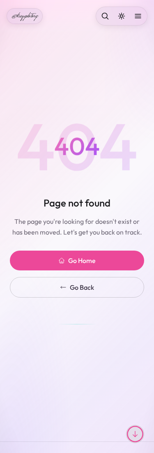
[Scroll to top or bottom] (135, 434)
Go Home (82, 260)
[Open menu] (138, 16)
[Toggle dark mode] (121, 16)
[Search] (105, 16)
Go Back (82, 287)
